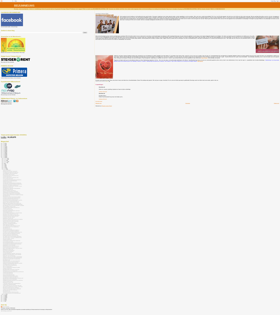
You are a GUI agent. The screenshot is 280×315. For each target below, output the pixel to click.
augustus (5, 162)
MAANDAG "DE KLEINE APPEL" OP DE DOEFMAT (12, 254)
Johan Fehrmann (5, 306)
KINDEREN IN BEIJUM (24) (8, 189)
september (5, 161)
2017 (3, 152)
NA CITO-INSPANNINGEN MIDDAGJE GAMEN (11, 267)
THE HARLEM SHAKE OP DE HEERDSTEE (11, 226)
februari (4, 169)
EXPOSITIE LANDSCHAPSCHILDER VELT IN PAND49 (12, 219)
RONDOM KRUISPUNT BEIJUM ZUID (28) (10, 235)
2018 (3, 151)
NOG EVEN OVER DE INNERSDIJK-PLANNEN (11, 233)
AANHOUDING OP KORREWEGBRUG (10, 180)
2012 (3, 295)
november (5, 159)
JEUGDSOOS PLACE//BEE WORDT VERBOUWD (12, 288)
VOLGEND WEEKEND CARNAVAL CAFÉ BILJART (12, 253)
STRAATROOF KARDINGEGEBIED (9, 284)
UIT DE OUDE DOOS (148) (8, 241)
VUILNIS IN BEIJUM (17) (7, 176)
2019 (3, 150)
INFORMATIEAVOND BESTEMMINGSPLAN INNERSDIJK (13, 271)
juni (4, 164)
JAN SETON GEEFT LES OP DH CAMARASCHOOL (12, 237)
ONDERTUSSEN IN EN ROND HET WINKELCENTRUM (13, 194)
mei (4, 165)
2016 (3, 153)
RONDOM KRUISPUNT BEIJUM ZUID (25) (10, 292)
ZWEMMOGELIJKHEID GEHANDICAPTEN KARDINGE (13, 280)
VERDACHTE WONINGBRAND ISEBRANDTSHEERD (12, 263)
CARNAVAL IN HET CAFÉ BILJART (9, 222)
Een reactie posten (99, 101)
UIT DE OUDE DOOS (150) (8, 178)
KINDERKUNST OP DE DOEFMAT (9, 245)
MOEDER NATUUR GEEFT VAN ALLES (10, 171)
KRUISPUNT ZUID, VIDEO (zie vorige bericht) (11, 215)
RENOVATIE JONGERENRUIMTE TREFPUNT (11, 210)
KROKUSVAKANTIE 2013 (7, 211)
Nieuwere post (99, 103)
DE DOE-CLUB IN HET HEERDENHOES (10, 234)
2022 (3, 146)
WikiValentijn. (200, 61)
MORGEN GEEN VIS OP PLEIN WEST (10, 279)
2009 (3, 298)
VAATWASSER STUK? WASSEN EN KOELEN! (11, 192)
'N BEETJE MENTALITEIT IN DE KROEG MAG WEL (12, 285)
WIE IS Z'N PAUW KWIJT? (7, 266)
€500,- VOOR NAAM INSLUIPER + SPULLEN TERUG (12, 248)
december (5, 158)
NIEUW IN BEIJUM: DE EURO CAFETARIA (10, 221)
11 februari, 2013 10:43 (103, 91)
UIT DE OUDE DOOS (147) (8, 273)
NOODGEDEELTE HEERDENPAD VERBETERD (11, 240)
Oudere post (276, 103)
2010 (3, 297)
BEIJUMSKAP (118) (6, 195)
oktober (4, 160)
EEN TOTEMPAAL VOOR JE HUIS (9, 206)
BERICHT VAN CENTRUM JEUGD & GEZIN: (11, 202)
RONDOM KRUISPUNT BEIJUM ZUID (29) (10, 220)
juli (3, 163)
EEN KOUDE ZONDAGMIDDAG (9, 250)
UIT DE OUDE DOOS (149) (8, 209)
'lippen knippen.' (204, 57)
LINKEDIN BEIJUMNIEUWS (8, 272)
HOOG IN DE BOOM (6, 170)
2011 (3, 296)
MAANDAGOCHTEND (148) (8, 282)
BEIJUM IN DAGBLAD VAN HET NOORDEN (11, 287)
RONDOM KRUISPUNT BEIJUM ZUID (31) (10, 199)
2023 (3, 145)
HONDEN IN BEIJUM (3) (7, 208)
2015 (3, 154)
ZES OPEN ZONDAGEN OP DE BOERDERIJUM (11, 293)
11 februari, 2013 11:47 (103, 99)
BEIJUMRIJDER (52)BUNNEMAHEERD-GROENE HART (13, 278)
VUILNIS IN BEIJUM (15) (7, 252)
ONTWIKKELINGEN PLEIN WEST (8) (9, 264)
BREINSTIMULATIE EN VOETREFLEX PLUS (11, 246)
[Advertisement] (7, 112)
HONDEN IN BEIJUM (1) (7, 268)
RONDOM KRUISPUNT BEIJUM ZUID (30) (10, 216)
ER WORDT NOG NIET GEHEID (9, 217)
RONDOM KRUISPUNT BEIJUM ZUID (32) (10, 175)
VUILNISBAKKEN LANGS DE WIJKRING (10, 173)
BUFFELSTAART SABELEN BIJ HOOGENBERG (11, 193)
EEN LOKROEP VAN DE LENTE (8, 174)
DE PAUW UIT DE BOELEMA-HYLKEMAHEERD (11, 258)
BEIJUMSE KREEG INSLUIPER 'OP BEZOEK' (11, 269)
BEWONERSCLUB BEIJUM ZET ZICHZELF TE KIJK (12, 186)
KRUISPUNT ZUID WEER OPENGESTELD (10, 185)
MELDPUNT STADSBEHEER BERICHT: (10, 223)
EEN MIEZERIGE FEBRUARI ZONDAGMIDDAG (11, 188)
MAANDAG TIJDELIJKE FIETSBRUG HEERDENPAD (12, 256)
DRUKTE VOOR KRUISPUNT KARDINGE (10, 191)
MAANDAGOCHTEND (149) (105, 15)
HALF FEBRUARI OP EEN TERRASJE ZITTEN (11, 225)
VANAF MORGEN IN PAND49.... (8, 224)
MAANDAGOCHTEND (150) (8, 218)
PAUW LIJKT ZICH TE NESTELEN (9, 255)
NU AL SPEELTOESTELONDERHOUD (10, 265)
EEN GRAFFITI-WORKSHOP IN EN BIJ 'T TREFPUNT (13, 286)
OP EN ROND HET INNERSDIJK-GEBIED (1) (11, 230)
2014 (3, 156)
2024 (3, 144)
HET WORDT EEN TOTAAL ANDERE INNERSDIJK (12, 236)
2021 (3, 147)
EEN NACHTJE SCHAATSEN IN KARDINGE (11, 231)
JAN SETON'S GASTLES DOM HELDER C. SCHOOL (12, 200)
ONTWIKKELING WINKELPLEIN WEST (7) (10, 277)
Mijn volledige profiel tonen (6, 310)
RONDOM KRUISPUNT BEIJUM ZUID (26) (10, 262)
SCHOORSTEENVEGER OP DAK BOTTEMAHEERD (12, 184)
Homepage (187, 103)
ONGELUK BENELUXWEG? (8, 281)
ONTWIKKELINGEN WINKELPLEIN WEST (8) (11, 207)
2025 (3, 143)
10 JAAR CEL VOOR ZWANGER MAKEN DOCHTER (12, 232)
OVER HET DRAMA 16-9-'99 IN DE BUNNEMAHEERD (12, 204)
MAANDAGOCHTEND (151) (8, 187)
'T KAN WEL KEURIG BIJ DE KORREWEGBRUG (12, 283)
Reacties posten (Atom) (107, 106)
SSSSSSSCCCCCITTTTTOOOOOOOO (10, 270)
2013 (3, 157)
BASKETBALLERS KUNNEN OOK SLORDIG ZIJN (12, 203)
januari (4, 294)
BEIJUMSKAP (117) (6, 227)
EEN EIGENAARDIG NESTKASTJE (9, 190)
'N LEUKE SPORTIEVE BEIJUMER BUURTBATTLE (12, 179)
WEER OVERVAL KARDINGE (8, 251)
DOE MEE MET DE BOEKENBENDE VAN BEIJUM (12, 183)
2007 (3, 301)
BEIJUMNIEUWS (24, 5)
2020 (3, 149)
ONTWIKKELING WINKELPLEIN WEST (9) (10, 172)
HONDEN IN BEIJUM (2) (7, 239)
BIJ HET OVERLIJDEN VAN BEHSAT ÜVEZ (11, 177)
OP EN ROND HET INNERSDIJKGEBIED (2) (11, 201)
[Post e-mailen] (109, 81)
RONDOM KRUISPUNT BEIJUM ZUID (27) (10, 247)
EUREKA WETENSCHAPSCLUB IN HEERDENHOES (12, 257)
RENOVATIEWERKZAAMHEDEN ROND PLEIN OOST (12, 242)
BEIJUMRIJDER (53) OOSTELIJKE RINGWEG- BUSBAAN (13, 205)
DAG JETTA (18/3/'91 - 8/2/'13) (8, 238)
